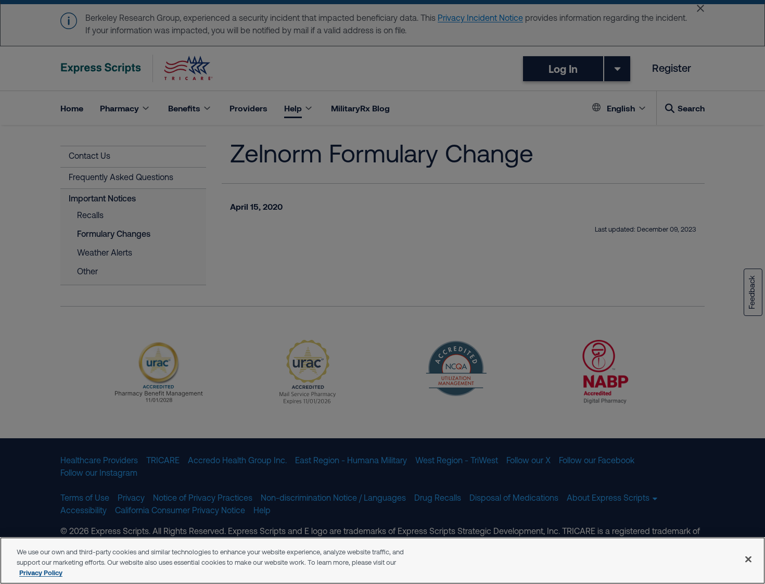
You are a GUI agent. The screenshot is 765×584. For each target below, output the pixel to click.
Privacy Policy (40, 572)
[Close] (748, 559)
